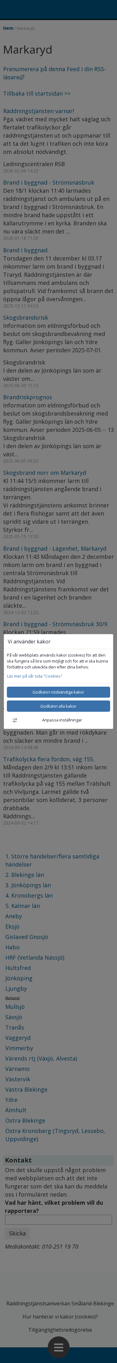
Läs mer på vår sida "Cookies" (34, 676)
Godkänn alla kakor (58, 706)
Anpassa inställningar (62, 720)
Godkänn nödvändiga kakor (58, 692)
